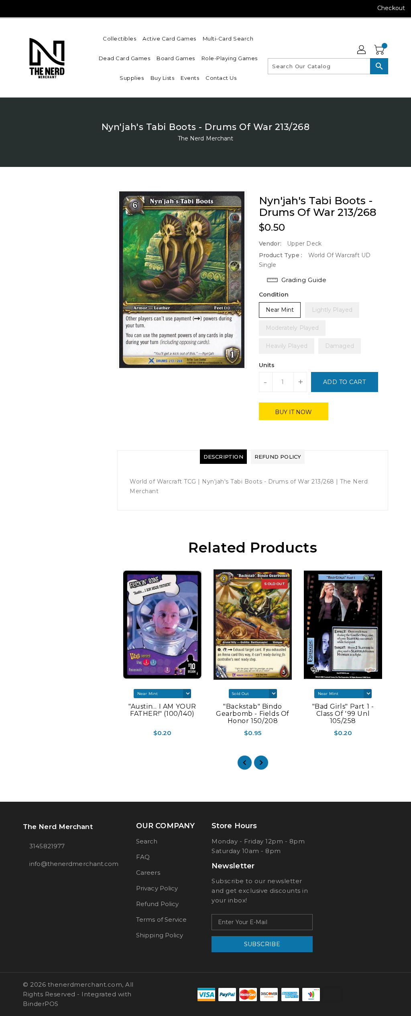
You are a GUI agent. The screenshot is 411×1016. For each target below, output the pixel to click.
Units (267, 365)
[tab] (223, 456)
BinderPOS (41, 1004)
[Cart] (380, 50)
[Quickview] (125, 735)
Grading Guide (304, 280)
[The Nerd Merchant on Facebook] (12, 8)
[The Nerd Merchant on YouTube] (41, 8)
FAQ (143, 857)
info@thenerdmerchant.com (64, 864)
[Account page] (362, 50)
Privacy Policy (157, 888)
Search (147, 841)
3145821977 (47, 846)
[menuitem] (119, 38)
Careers (148, 872)
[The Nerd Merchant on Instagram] (27, 8)
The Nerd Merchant (206, 138)
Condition (274, 294)
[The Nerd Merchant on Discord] (56, 8)
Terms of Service (161, 919)
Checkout (391, 8)
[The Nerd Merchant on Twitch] (70, 8)
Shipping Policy (159, 935)
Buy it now (293, 412)
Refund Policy (157, 904)
